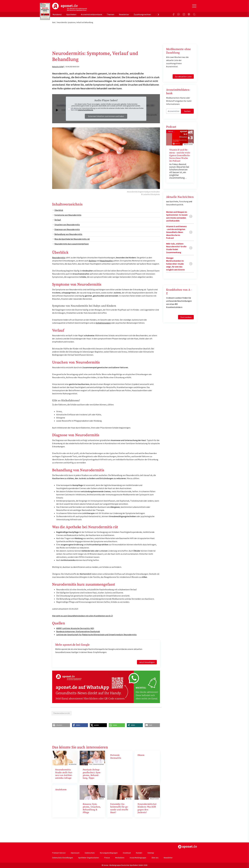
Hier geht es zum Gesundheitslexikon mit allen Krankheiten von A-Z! (82, 615)
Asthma (92, 260)
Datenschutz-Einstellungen (62, 857)
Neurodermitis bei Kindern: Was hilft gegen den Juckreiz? (147, 808)
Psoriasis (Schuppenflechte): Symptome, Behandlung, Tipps (92, 773)
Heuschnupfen (106, 260)
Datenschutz (90, 853)
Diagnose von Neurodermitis (67, 229)
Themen (110, 14)
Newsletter (124, 14)
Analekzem (61, 789)
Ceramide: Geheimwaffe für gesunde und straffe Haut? (119, 808)
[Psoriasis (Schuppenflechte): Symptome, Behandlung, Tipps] (92, 757)
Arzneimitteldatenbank (91, 14)
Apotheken (71, 14)
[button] (61, 725)
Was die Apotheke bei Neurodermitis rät (72, 239)
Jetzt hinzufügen (147, 662)
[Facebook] (173, 14)
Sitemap (150, 853)
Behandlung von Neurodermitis (68, 234)
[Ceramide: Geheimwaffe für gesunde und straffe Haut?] (120, 792)
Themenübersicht (61, 713)
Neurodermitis (58, 257)
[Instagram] (183, 14)
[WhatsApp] (178, 14)
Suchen (187, 111)
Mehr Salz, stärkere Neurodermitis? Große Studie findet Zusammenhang (176, 248)
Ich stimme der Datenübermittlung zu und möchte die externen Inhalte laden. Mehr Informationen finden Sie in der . (107, 109)
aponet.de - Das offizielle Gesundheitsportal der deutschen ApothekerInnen (69, 7)
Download (127, 853)
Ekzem (141, 755)
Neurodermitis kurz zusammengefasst (71, 243)
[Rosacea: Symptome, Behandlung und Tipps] (92, 792)
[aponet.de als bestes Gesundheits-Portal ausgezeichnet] (45, 11)
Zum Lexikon (186, 317)
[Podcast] (189, 14)
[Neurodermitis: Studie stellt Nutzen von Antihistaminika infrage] (65, 757)
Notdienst (57, 14)
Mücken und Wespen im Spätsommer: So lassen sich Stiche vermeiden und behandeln (177, 216)
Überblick (58, 210)
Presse (107, 857)
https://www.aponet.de (187, 846)
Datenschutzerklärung (85, 110)
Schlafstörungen (103, 323)
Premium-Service (58, 853)
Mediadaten (119, 857)
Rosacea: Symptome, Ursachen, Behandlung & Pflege (92, 808)
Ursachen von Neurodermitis (67, 224)
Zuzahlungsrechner (142, 14)
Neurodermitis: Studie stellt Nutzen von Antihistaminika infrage (64, 773)
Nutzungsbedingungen (109, 853)
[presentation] (158, 14)
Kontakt (139, 853)
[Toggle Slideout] (194, 6)
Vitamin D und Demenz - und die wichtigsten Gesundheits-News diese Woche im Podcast (180, 155)
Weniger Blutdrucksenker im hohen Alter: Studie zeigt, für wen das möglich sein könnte (175, 264)
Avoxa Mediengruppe (138, 857)
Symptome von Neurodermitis (67, 215)
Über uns (154, 857)
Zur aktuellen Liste (183, 76)
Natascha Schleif (58, 67)
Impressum (75, 853)
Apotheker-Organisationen (88, 857)
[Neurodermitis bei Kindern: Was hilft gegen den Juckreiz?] (147, 792)
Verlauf (57, 219)
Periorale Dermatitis (115, 756)
